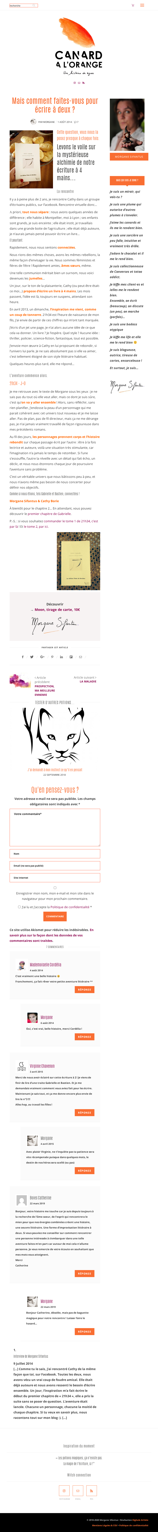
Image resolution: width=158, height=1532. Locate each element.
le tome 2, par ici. (36, 526)
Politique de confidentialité (70, 907)
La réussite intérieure (67, 770)
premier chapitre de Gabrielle (49, 514)
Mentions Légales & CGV (104, 1525)
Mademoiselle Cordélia (45, 965)
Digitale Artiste (140, 1519)
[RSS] (91, 1490)
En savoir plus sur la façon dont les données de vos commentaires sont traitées (52, 935)
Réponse (84, 989)
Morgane (49, 122)
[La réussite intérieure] (67, 739)
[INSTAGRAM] (64, 1490)
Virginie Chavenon (42, 1066)
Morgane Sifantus (129, 156)
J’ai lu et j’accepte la (57, 907)
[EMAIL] (78, 1490)
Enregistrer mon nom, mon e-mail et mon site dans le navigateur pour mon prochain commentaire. (55, 896)
